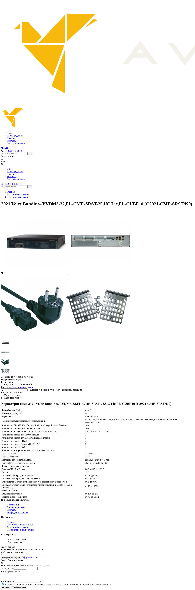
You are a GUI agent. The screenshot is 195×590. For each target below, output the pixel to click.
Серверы (11, 522)
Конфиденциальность (17, 512)
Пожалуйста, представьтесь (15, 565)
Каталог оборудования (18, 194)
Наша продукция (15, 135)
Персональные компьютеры (20, 530)
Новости (11, 138)
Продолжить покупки (11, 557)
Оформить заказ (30, 557)
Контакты (11, 141)
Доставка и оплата (16, 143)
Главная (11, 192)
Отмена (5, 587)
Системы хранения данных (20, 524)
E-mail (4, 571)
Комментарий (8, 581)
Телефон (6, 568)
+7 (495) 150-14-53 (13, 151)
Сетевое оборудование (18, 197)
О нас (9, 133)
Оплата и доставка (16, 507)
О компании (13, 504)
